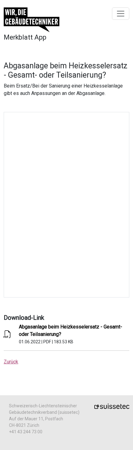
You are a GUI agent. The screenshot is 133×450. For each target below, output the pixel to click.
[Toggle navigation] (120, 13)
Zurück (11, 362)
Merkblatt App (25, 37)
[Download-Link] (7, 335)
